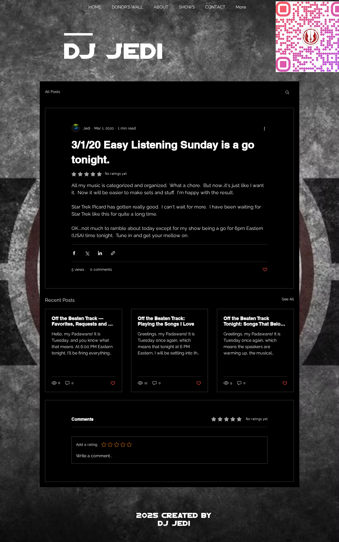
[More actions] (264, 128)
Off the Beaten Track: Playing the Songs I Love (166, 321)
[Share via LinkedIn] (99, 253)
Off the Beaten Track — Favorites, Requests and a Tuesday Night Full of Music (83, 321)
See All (288, 299)
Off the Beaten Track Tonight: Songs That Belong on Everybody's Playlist (255, 321)
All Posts (52, 92)
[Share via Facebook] (74, 253)
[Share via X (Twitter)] (87, 253)
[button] (287, 92)
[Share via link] (112, 253)
